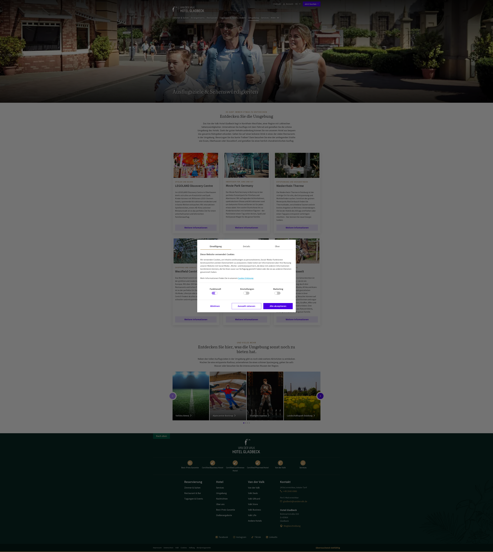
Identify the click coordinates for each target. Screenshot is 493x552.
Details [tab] (246, 246)
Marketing (278, 288)
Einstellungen (247, 288)
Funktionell (215, 288)
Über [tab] (277, 246)
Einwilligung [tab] (216, 246)
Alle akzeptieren (278, 306)
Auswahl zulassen (246, 306)
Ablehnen (215, 306)
